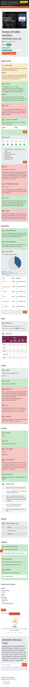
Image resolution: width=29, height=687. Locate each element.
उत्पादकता (4, 597)
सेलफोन (4, 592)
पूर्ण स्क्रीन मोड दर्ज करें (14, 613)
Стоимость (5, 306)
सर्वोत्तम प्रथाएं (5, 600)
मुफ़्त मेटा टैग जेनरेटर (17, 111)
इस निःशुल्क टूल (10, 78)
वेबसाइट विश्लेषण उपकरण (7, 6)
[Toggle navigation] (26, 6)
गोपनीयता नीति (6, 681)
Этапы (4, 296)
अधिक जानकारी (14, 4)
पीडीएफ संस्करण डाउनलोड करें (9, 53)
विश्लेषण (3, 610)
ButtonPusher (12, 679)
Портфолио (6, 301)
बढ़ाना (25, 131)
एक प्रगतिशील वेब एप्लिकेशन (7, 603)
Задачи (5, 291)
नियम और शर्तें (6, 683)
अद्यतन (9, 44)
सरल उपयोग (4, 598)
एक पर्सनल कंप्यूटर (6, 590)
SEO (3, 602)
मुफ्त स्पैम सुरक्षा (18, 464)
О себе (4, 281)
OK (23, 1)
